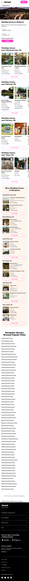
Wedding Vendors (5, 501)
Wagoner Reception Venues (8, 481)
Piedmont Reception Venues (8, 446)
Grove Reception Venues (7, 401)
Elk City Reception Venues (8, 393)
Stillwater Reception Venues (8, 473)
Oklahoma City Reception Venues (9, 438)
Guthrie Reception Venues (7, 404)
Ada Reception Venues (7, 338)
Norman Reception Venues (8, 436)
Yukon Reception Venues (7, 489)
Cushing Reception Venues (8, 380)
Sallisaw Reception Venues (8, 457)
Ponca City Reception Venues (8, 449)
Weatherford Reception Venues (9, 483)
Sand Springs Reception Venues (9, 460)
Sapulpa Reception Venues (8, 462)
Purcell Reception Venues (7, 454)
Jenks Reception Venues (7, 409)
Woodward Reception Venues (8, 486)
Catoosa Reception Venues (8, 362)
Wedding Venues (6, 5)
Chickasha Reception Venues (8, 364)
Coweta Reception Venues (7, 378)
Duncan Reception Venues (7, 383)
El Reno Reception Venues (8, 391)
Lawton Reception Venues (7, 415)
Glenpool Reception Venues (8, 399)
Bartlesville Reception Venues (8, 346)
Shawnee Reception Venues (8, 467)
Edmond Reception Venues (8, 388)
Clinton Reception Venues (7, 372)
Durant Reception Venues (7, 386)
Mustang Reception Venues (8, 430)
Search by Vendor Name (7, 38)
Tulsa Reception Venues (7, 478)
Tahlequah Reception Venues (8, 475)
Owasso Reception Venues (8, 444)
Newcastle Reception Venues (8, 433)
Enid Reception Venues (7, 396)
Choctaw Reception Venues (8, 367)
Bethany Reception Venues (8, 349)
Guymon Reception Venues (8, 407)
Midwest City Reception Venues (9, 423)
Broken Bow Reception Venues (9, 359)
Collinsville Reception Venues (8, 375)
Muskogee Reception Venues (8, 428)
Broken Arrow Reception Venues (9, 356)
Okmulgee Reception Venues (8, 441)
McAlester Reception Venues (8, 417)
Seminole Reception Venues (8, 465)
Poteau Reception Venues (7, 452)
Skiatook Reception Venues (8, 470)
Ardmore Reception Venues (8, 343)
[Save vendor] (11, 54)
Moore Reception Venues (7, 425)
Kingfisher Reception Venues (8, 412)
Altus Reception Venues (7, 341)
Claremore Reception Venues (8, 370)
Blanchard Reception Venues (8, 354)
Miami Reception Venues (7, 420)
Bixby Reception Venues (7, 351)
